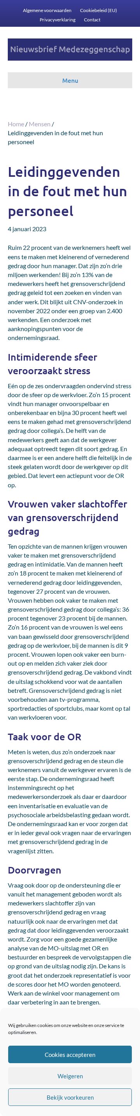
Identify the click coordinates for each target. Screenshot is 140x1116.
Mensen (40, 123)
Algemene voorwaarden (47, 10)
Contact (92, 20)
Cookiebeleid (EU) (98, 10)
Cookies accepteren (70, 1054)
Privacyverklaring (57, 20)
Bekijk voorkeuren (70, 1097)
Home (16, 123)
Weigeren (70, 1075)
